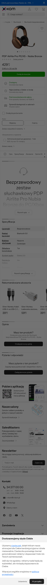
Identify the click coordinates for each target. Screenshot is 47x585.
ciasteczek (16, 545)
